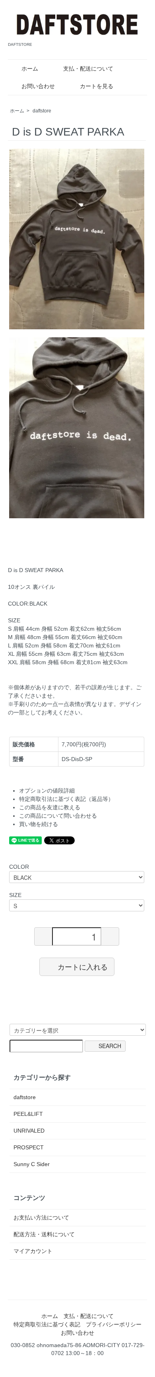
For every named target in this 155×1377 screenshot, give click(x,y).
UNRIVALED (29, 1130)
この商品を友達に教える (49, 807)
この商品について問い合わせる (58, 815)
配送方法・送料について (44, 1234)
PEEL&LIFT (28, 1114)
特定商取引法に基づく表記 (47, 1324)
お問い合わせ (38, 86)
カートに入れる (83, 966)
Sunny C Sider (32, 1164)
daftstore (42, 111)
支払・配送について (88, 68)
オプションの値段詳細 (47, 790)
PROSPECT (29, 1147)
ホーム (29, 68)
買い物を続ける (38, 824)
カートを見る (96, 86)
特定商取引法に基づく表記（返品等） (66, 799)
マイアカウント (33, 1251)
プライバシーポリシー (113, 1324)
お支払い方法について (41, 1217)
